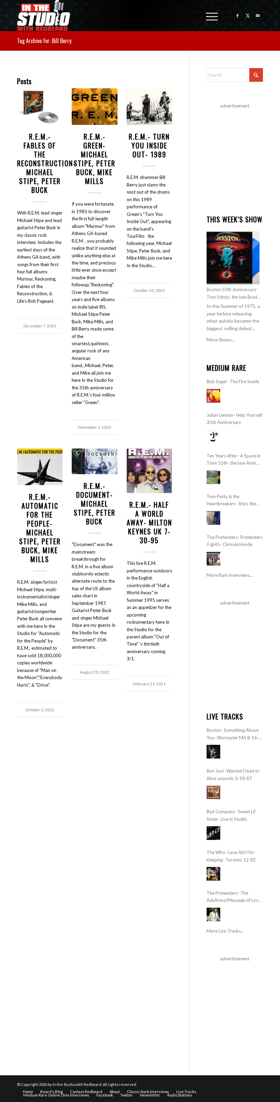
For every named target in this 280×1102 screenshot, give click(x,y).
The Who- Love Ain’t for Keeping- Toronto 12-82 (231, 856)
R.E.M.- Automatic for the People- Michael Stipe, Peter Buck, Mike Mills (40, 528)
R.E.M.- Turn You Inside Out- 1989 (149, 145)
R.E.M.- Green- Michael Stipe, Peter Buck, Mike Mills (94, 158)
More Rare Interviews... (230, 575)
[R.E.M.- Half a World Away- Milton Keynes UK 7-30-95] (149, 471)
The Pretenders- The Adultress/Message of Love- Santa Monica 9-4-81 (235, 897)
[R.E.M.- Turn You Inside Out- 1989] (149, 106)
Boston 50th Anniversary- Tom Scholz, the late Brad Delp (232, 294)
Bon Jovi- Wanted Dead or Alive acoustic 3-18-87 (233, 774)
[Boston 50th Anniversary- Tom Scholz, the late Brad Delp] (233, 257)
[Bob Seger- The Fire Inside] (213, 396)
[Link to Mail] (258, 15)
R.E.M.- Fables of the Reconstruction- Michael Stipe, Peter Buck (46, 163)
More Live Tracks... (225, 931)
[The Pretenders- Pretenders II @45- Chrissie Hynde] (213, 559)
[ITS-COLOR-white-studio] (43, 15)
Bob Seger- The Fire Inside (233, 381)
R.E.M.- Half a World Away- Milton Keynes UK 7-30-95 (149, 522)
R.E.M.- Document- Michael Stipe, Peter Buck (94, 504)
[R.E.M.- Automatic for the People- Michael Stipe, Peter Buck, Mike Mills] (39, 467)
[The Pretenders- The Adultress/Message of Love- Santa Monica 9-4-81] (213, 914)
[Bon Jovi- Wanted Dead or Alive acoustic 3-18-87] (213, 792)
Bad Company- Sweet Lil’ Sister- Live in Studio (231, 815)
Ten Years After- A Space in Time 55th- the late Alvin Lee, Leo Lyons (234, 460)
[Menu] (208, 15)
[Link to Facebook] (237, 15)
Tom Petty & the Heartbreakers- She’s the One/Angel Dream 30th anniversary (231, 501)
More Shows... (221, 339)
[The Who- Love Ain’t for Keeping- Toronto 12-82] (213, 874)
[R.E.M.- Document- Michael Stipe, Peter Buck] (94, 462)
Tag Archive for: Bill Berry (44, 41)
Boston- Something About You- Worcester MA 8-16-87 (233, 734)
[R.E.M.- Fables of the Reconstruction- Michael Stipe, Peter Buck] (39, 106)
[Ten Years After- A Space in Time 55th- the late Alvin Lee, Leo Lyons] (213, 477)
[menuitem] (208, 15)
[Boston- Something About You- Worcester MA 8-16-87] (213, 752)
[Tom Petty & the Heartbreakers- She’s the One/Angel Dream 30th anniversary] (213, 518)
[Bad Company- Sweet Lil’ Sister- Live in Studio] (213, 833)
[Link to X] (247, 15)
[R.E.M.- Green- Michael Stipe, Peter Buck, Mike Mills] (94, 106)
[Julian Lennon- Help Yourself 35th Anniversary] (213, 436)
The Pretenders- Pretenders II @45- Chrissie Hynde (235, 540)
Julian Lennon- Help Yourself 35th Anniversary (234, 418)
